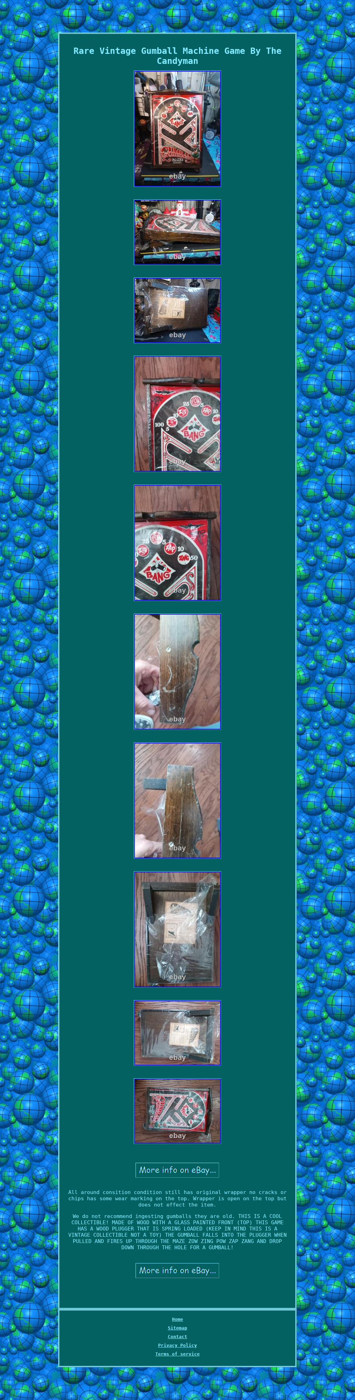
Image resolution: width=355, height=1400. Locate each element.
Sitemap (177, 1328)
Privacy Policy (177, 1345)
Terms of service (177, 1354)
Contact (177, 1336)
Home (177, 1319)
